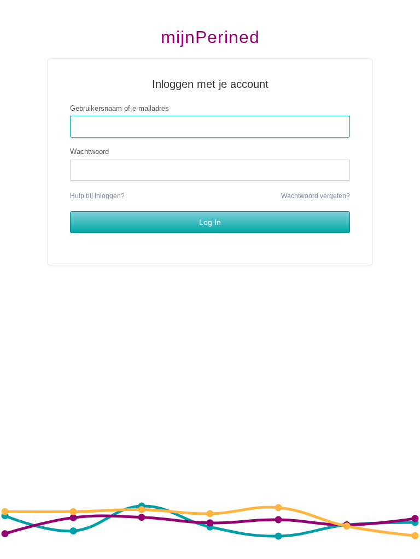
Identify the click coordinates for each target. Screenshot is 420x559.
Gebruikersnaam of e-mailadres (119, 108)
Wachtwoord (89, 151)
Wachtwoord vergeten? (315, 196)
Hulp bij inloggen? (97, 196)
